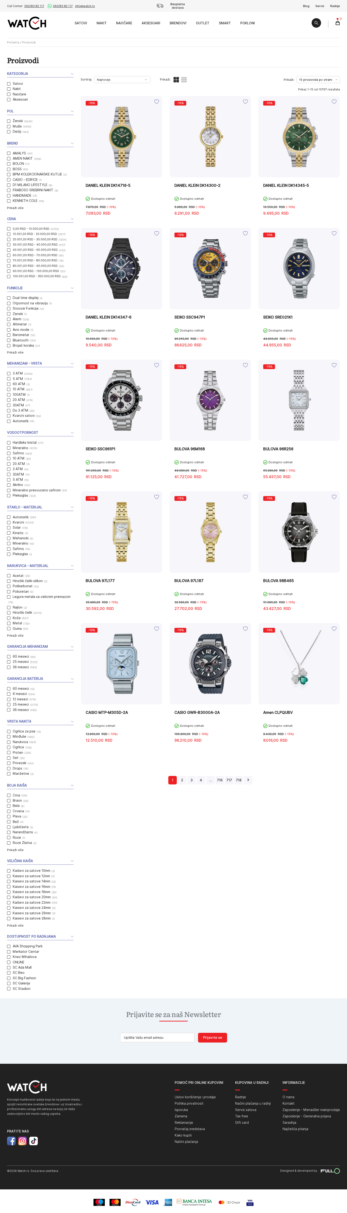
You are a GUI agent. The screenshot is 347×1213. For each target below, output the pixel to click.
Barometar (21, 335)
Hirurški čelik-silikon (28, 581)
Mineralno (20, 448)
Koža (17, 618)
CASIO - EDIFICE (25, 180)
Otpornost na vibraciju (30, 303)
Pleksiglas (20, 495)
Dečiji (17, 131)
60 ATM (19, 384)
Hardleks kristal (25, 442)
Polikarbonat (23, 586)
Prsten (18, 752)
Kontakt (288, 1103)
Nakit (102, 23)
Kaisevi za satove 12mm (31, 876)
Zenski (18, 314)
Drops (17, 768)
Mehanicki (21, 538)
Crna (16, 795)
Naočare (124, 23)
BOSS (17, 169)
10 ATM (19, 389)
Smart (225, 23)
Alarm (17, 319)
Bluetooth (21, 340)
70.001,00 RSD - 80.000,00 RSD (35, 260)
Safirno (18, 453)
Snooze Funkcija (25, 308)
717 (229, 780)
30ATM (18, 405)
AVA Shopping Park (27, 946)
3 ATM (18, 373)
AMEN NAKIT (23, 158)
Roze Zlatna (22, 843)
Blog (306, 6)
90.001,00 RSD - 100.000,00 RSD (36, 271)
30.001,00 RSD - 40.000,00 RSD (35, 244)
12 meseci (20, 699)
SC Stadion (21, 989)
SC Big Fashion (24, 978)
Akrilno (18, 485)
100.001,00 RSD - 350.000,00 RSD (37, 276)
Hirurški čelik (22, 612)
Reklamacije (184, 1122)
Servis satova (245, 1110)
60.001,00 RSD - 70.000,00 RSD (35, 255)
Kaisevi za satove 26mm (32, 913)
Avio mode (21, 330)
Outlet (202, 23)
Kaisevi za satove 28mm (32, 918)
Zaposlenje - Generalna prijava (307, 1116)
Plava (17, 816)
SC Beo (19, 973)
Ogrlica (18, 747)
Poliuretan (21, 591)
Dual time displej (25, 298)
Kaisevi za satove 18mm (31, 892)
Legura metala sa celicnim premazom (42, 597)
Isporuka (181, 1110)
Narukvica (20, 742)
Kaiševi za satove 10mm (31, 871)
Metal (17, 623)
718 (238, 780)
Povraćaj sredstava (190, 1129)
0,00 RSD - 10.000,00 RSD (31, 228)
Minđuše (19, 736)
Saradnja (289, 1122)
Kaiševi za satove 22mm (32, 902)
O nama (288, 1097)
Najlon (17, 607)
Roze (17, 837)
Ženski (18, 121)
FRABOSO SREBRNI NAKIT (33, 190)
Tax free (241, 1116)
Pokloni (247, 23)
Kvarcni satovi (24, 415)
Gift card (242, 1122)
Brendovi (178, 23)
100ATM (19, 394)
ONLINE (18, 962)
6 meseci (20, 694)
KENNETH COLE (25, 201)
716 (220, 780)
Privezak (19, 763)
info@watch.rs (85, 6)
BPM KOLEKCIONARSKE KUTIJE (37, 174)
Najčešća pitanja (295, 1129)
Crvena (18, 811)
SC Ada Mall (22, 967)
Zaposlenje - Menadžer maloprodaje (311, 1110)
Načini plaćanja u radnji (253, 1103)
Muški (17, 126)
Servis (319, 6)
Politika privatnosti (189, 1103)
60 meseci (21, 656)
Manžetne (21, 773)
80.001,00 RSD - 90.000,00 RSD (35, 266)
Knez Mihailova (25, 957)
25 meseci (21, 662)
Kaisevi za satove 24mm (32, 908)
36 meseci (21, 667)
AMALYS (19, 153)
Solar (17, 527)
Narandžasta (23, 832)
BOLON (18, 164)
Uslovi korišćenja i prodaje (195, 1097)
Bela (16, 806)
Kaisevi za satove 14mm (31, 881)
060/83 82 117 (34, 6)
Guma (17, 628)
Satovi (81, 23)
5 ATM (18, 379)
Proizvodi (64, 23)
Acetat (18, 576)
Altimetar (20, 324)
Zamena (181, 1116)
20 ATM (19, 400)
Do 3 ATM (20, 410)
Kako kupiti (183, 1135)
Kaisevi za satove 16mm (31, 887)
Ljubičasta (21, 827)
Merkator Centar (26, 951)
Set (15, 758)
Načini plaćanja (186, 1142)
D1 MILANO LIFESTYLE (30, 185)
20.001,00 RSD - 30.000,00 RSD (35, 239)
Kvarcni (18, 522)
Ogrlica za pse (24, 731)
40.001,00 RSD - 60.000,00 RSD (35, 249)
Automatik (21, 421)
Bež (16, 822)
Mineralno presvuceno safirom (37, 490)
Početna (13, 42)
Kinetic (18, 533)
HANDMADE (22, 195)
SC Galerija (21, 983)
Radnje (335, 6)
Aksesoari (151, 23)
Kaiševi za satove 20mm (32, 897)
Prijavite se (212, 1037)
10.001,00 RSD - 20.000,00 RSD (35, 234)
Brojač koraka (23, 345)
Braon (17, 800)
